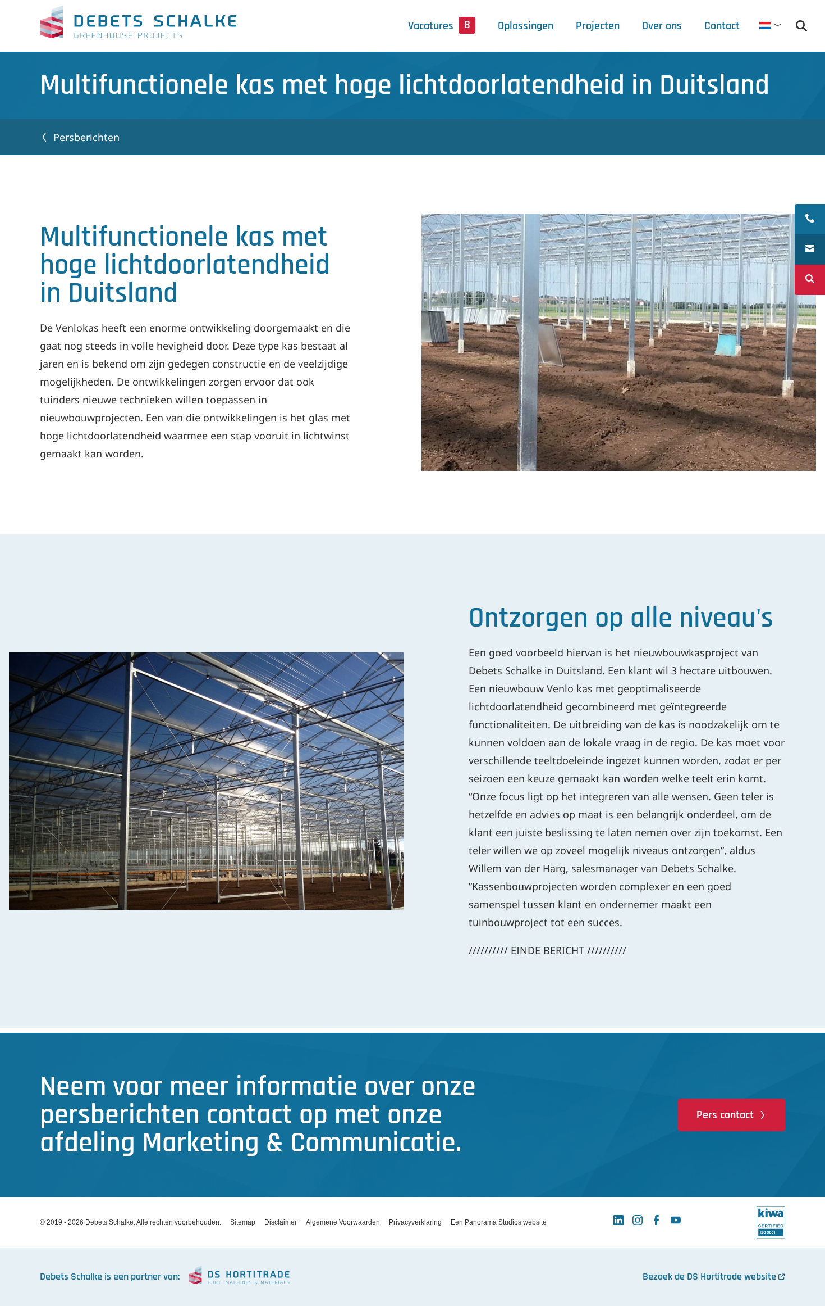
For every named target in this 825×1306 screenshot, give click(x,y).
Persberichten (86, 137)
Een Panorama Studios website (499, 1222)
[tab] (662, 25)
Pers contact (725, 1115)
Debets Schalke (138, 25)
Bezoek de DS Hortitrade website (709, 1276)
